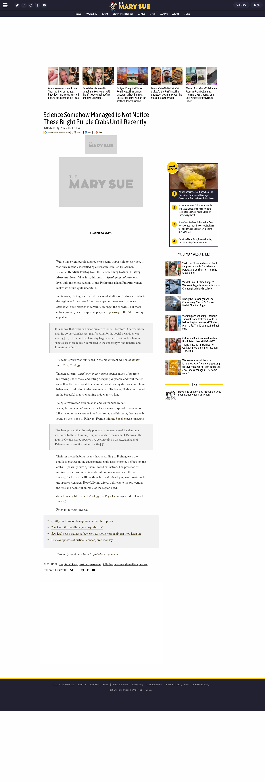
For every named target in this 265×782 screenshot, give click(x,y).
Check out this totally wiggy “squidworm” (77, 527)
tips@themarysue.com (105, 554)
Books (105, 13)
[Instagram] (30, 7)
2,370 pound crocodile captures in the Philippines (82, 521)
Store (187, 13)
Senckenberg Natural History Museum (131, 564)
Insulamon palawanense (90, 564)
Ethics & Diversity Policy (176, 684)
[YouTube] (44, 7)
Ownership (137, 690)
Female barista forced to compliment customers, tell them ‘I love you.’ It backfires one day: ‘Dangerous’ (96, 93)
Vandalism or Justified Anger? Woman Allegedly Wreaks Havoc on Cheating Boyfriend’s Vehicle (201, 285)
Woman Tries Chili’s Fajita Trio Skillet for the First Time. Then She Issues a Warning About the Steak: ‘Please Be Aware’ (166, 93)
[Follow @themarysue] (17, 7)
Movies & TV (91, 13)
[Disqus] (101, 623)
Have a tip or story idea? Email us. (196, 391)
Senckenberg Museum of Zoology (78, 496)
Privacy (105, 684)
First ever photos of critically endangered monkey (82, 540)
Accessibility (137, 684)
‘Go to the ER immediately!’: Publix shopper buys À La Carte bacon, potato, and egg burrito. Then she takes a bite (200, 267)
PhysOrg (110, 496)
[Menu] (5, 5)
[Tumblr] (37, 7)
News (78, 13)
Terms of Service (120, 684)
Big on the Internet (123, 13)
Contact (149, 690)
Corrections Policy (200, 684)
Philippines (108, 564)
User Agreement (154, 684)
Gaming (164, 13)
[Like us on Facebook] (24, 7)
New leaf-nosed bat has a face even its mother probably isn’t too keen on (96, 533)
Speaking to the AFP (120, 312)
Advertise (94, 684)
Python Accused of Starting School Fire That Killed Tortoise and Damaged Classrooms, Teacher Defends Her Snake (196, 195)
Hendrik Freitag (71, 564)
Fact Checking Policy (119, 690)
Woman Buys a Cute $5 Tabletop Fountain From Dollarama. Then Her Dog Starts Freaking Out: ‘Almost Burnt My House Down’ (201, 95)
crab (61, 564)
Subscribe (241, 5)
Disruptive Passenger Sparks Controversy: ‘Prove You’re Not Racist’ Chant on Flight (198, 302)
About (175, 13)
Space (152, 13)
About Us (81, 684)
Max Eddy (50, 128)
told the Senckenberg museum (124, 418)
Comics (141, 13)
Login (257, 5)
